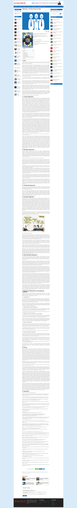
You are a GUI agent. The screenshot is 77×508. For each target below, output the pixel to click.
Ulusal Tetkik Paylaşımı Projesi (19, 91)
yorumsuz (46, 9)
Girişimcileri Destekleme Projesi (19, 42)
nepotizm (41, 472)
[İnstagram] (20, 11)
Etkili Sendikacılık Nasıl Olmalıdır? (57, 44)
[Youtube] (15, 13)
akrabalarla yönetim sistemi (33, 471)
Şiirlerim (29, 6)
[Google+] (19, 11)
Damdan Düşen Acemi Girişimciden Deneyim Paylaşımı (57, 60)
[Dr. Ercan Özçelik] (20, 3)
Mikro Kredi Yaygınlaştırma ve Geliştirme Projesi (19, 45)
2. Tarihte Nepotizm (25, 52)
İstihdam (30, 472)
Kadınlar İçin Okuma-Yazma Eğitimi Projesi (18, 64)
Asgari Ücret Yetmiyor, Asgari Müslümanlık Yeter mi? (56, 79)
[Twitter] (17, 11)
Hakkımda (16, 6)
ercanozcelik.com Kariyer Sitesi (19, 19)
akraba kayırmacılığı (27, 471)
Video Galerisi (39, 6)
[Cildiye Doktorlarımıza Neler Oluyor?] (38, 483)
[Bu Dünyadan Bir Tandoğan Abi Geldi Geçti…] (24, 478)
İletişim (44, 6)
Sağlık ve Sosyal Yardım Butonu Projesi (19, 53)
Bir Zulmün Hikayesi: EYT (56, 47)
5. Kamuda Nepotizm (25, 55)
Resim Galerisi (34, 6)
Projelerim (25, 6)
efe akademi (38, 471)
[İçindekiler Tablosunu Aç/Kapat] (33, 50)
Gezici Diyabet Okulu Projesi (18, 49)
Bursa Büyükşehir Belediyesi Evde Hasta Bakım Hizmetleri (17, 83)
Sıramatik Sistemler (18, 94)
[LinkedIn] (17, 13)
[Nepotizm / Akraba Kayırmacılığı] (35, 21)
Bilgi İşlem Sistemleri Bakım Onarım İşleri (19, 87)
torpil (46, 472)
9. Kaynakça (24, 58)
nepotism (38, 472)
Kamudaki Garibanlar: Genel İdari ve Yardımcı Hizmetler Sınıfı (57, 29)
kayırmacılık (32, 472)
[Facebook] (15, 11)
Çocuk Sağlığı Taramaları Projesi (19, 79)
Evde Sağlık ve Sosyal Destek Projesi (18, 57)
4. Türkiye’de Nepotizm (25, 54)
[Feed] (19, 13)
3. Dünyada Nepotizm (25, 53)
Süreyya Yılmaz (44, 472)
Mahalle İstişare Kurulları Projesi (19, 38)
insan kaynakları (42, 471)
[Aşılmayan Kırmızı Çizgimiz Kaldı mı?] (38, 478)
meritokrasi (35, 472)
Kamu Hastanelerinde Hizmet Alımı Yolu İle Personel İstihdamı (57, 76)
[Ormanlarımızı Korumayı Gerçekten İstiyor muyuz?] (24, 483)
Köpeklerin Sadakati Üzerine (56, 53)
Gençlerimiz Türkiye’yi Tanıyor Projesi (19, 71)
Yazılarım (20, 6)
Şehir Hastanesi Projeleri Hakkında (57, 38)
